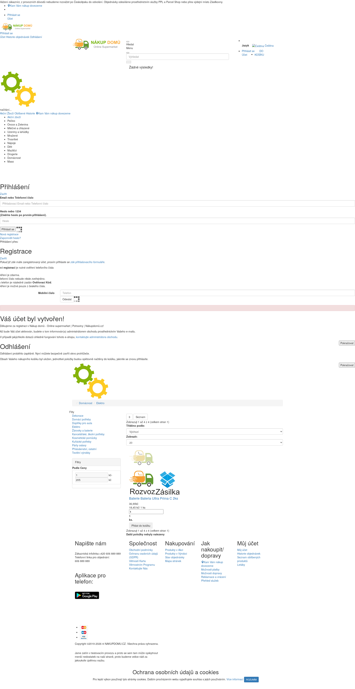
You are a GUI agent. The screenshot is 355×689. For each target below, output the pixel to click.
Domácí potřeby (81, 419)
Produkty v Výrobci (176, 553)
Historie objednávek (17, 37)
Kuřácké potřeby (81, 441)
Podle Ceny (79, 468)
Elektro (100, 403)
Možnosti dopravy (211, 573)
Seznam (140, 417)
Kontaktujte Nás (138, 568)
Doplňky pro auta (82, 423)
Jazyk (245, 45)
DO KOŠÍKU (259, 52)
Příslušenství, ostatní (84, 449)
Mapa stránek (173, 561)
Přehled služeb (210, 580)
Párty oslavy (79, 445)
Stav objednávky (174, 557)
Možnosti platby (210, 569)
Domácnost (85, 403)
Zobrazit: (132, 436)
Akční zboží (14, 117)
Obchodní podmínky (141, 550)
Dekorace (77, 415)
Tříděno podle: (135, 425)
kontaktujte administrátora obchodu (96, 337)
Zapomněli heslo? (10, 238)
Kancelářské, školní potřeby (88, 434)
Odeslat (67, 299)
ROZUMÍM (251, 679)
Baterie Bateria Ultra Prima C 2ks (153, 498)
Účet (2, 37)
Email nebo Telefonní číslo (16, 197)
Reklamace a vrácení (213, 577)
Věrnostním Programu (142, 564)
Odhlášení (36, 37)
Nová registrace (9, 234)
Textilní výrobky (81, 452)
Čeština (269, 45)
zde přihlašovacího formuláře (87, 262)
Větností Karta (137, 561)
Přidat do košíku (140, 525)
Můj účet (242, 550)
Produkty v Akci (174, 550)
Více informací (234, 679)
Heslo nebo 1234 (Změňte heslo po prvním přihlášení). (23, 213)
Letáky (241, 564)
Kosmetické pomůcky (84, 438)
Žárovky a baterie (82, 430)
